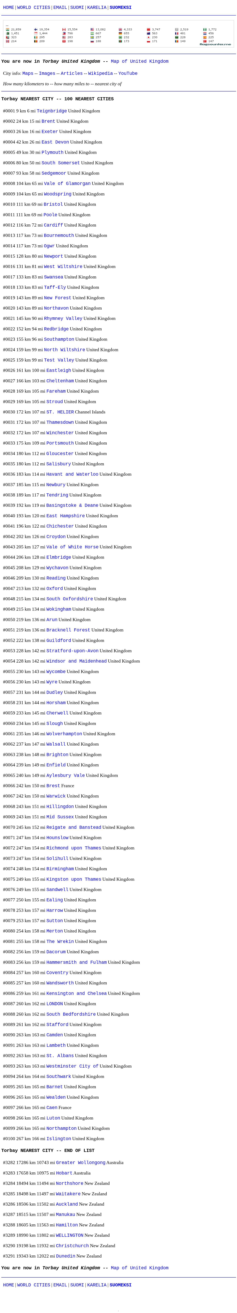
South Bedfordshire (71, 1014)
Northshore (69, 1183)
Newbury (55, 485)
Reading (56, 578)
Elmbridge (58, 557)
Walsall (56, 744)
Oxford (54, 588)
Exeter (50, 131)
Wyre (51, 682)
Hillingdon (60, 806)
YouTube (128, 73)
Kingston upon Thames (73, 879)
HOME (8, 7)
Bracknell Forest (68, 630)
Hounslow (57, 838)
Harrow (54, 910)
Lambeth (56, 1045)
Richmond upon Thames (73, 848)
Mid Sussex (60, 817)
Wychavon (57, 568)
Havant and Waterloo (72, 474)
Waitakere (68, 1194)
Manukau (65, 1214)
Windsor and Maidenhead (76, 661)
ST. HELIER (60, 412)
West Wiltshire (63, 266)
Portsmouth (60, 443)
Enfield (56, 765)
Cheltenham (60, 381)
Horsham (56, 703)
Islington (58, 1139)
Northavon (56, 308)
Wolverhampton (64, 734)
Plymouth (53, 152)
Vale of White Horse (72, 547)
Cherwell (57, 713)
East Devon (55, 142)
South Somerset (61, 163)
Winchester (60, 433)
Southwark (58, 1076)
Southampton (59, 339)
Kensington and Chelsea (76, 993)
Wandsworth (60, 983)
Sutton (54, 921)
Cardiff (53, 225)
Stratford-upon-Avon (72, 651)
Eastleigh (58, 370)
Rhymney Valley (63, 318)
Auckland (67, 1204)
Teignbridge (52, 111)
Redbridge (56, 329)
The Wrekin (60, 941)
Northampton (61, 1128)
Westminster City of (72, 1066)
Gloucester (60, 453)
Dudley (54, 692)
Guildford (58, 640)
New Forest (57, 298)
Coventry (57, 973)
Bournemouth (59, 235)
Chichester (60, 526)
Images (47, 73)
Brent (48, 121)
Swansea (53, 277)
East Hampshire (65, 516)
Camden (54, 1035)
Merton (54, 931)
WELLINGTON (69, 1235)
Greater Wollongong (80, 1162)
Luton (53, 1118)
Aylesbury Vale (65, 775)
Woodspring (57, 194)
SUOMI (77, 7)
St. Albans (60, 1056)
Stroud (54, 402)
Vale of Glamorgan (67, 183)
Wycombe (56, 671)
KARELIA (96, 7)
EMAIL (60, 7)
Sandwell (57, 889)
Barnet (54, 1087)
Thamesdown (60, 422)
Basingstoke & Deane (72, 505)
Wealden (56, 1097)
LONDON (54, 1004)
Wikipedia (100, 73)
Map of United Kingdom (139, 61)
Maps (27, 73)
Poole (50, 215)
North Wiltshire (64, 350)
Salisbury (58, 464)
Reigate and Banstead (73, 827)
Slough (54, 723)
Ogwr (49, 246)
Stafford (57, 1024)
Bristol (53, 204)
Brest (53, 786)
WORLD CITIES (33, 7)
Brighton (57, 755)
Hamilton (67, 1225)
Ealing (54, 900)
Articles (72, 73)
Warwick (56, 796)
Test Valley (59, 360)
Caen (51, 1107)
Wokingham (58, 609)
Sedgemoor (54, 173)
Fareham (56, 391)
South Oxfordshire (69, 599)
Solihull (57, 858)
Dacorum (56, 952)
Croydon (56, 537)
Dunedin (65, 1256)
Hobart (64, 1173)
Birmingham (60, 869)
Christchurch (72, 1246)
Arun (51, 620)
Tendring (57, 495)
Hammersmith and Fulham (76, 962)
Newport (53, 256)
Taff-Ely (55, 287)
